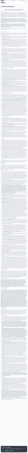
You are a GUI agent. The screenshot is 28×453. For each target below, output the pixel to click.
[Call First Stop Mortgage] (25, 2)
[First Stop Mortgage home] (3, 2)
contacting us (11, 67)
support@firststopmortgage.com (17, 317)
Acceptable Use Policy (13, 16)
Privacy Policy (11, 15)
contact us (22, 28)
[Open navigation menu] (26, 2)
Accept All (11, 450)
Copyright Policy (10, 167)
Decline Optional (7, 450)
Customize (3, 450)
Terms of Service (13, 206)
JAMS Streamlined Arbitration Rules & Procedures (10, 342)
